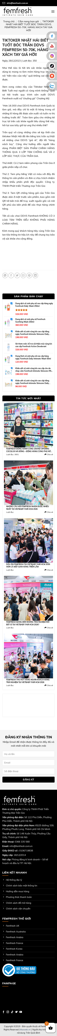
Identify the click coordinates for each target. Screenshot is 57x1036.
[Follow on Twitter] (16, 1012)
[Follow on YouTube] (20, 1012)
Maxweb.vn (25, 1029)
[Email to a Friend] (23, 275)
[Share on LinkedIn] (35, 275)
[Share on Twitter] (17, 275)
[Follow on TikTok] (12, 1012)
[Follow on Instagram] (8, 1012)
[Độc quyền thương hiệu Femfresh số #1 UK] (17, 11)
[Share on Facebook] (11, 275)
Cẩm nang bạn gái (28, 21)
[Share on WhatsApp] (5, 275)
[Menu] (53, 11)
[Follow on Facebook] (3, 1012)
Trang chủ (8, 21)
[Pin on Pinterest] (29, 275)
